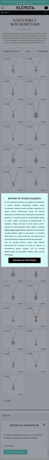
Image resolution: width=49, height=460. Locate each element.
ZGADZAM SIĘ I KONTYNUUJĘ (24, 260)
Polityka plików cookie (12, 230)
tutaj (11, 255)
